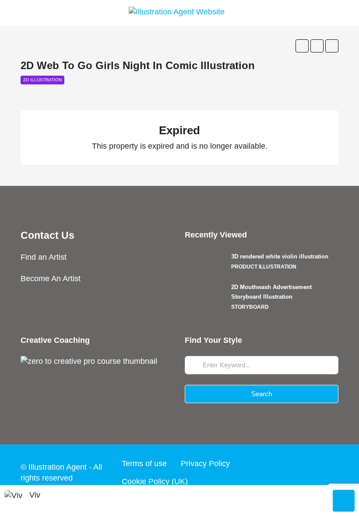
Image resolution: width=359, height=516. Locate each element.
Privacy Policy (205, 463)
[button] (302, 45)
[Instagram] (297, 472)
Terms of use (144, 463)
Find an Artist (44, 257)
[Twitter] (280, 472)
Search (261, 393)
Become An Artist (51, 278)
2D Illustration (42, 79)
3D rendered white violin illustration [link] (279, 256)
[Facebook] (263, 472)
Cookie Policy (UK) (155, 481)
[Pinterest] (330, 472)
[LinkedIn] (313, 472)
